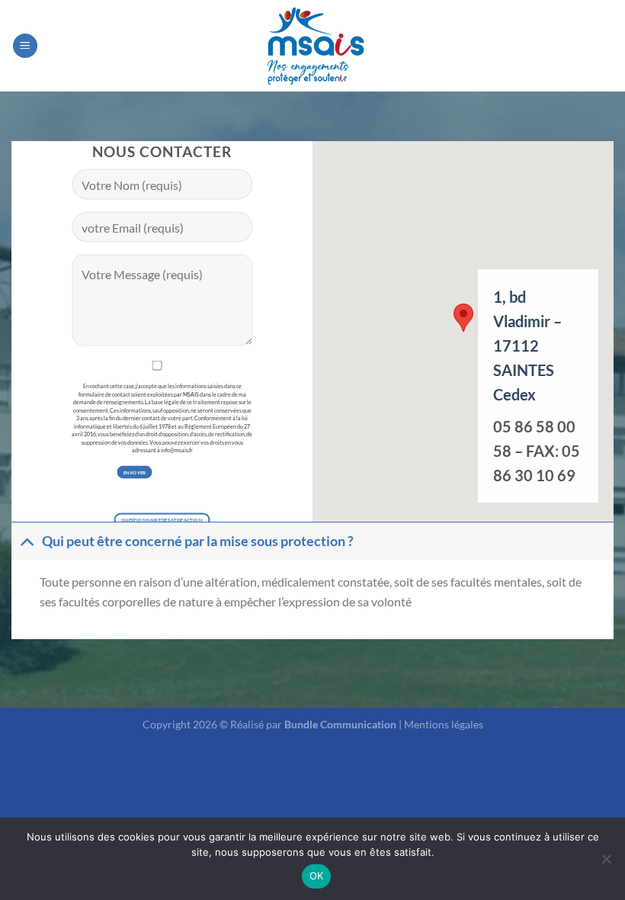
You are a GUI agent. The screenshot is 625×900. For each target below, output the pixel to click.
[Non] (606, 863)
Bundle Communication (340, 724)
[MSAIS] (312, 45)
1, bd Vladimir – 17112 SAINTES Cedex (529, 345)
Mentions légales (443, 724)
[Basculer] (26, 541)
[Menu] (25, 46)
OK (316, 875)
